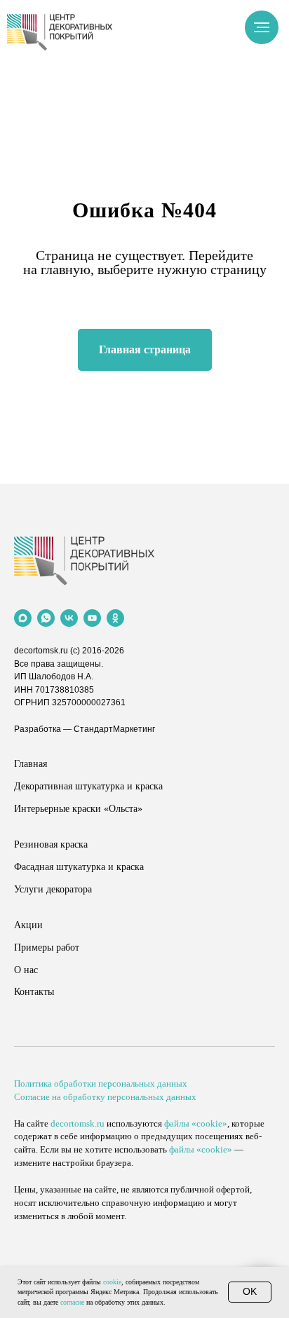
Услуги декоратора (53, 889)
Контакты (34, 991)
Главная (30, 764)
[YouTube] (92, 618)
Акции (28, 925)
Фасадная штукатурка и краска (79, 867)
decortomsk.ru (41, 650)
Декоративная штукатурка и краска (88, 786)
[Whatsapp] (46, 618)
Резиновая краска (51, 844)
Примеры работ (46, 947)
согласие (72, 1302)
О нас (26, 970)
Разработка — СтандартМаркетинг (84, 729)
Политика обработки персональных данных (100, 1083)
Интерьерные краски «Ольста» (78, 808)
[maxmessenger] (23, 618)
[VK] (69, 618)
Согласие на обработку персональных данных (105, 1097)
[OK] (115, 618)
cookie (112, 1282)
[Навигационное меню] (261, 27)
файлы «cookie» (195, 1123)
